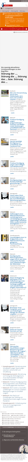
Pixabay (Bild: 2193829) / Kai (19, 415)
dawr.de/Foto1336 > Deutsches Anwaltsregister (14, 417)
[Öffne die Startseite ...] (10, 4)
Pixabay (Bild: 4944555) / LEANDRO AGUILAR (14, 422)
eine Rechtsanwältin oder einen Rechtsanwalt (13, 458)
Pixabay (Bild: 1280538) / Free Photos (12, 423)
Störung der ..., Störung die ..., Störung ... (14, 11)
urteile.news (10, 454)
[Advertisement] (14, 49)
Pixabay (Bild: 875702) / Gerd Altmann (12, 418)
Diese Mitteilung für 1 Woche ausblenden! (15, 26)
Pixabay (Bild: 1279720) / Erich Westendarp (13, 413)
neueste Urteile (7, 29)
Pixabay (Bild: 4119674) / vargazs (11, 420)
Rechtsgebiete (18, 29)
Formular (21, 459)
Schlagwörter (9, 8)
